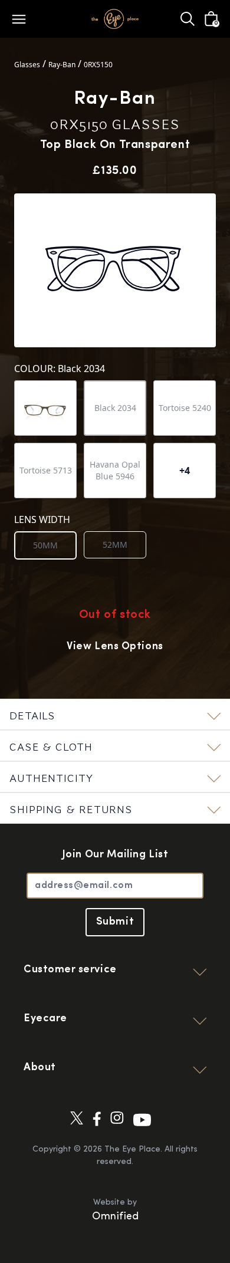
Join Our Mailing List (115, 855)
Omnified (115, 1217)
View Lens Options (115, 647)
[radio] (45, 545)
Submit (115, 922)
